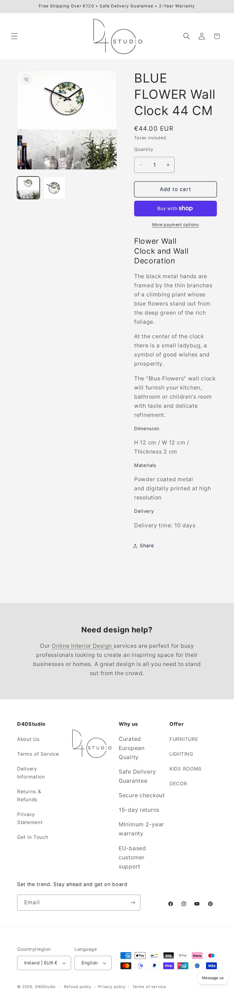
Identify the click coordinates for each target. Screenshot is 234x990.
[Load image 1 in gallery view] (28, 188)
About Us (28, 739)
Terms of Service (38, 754)
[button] (14, 36)
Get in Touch (33, 837)
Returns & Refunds (29, 795)
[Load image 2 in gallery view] (54, 188)
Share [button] (147, 545)
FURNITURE (184, 739)
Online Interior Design (83, 645)
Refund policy (77, 986)
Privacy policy (112, 986)
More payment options (175, 224)
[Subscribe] (132, 903)
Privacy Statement (30, 818)
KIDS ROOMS (186, 769)
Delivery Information (31, 773)
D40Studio (45, 986)
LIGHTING (181, 754)
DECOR (178, 783)
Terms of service (149, 986)
